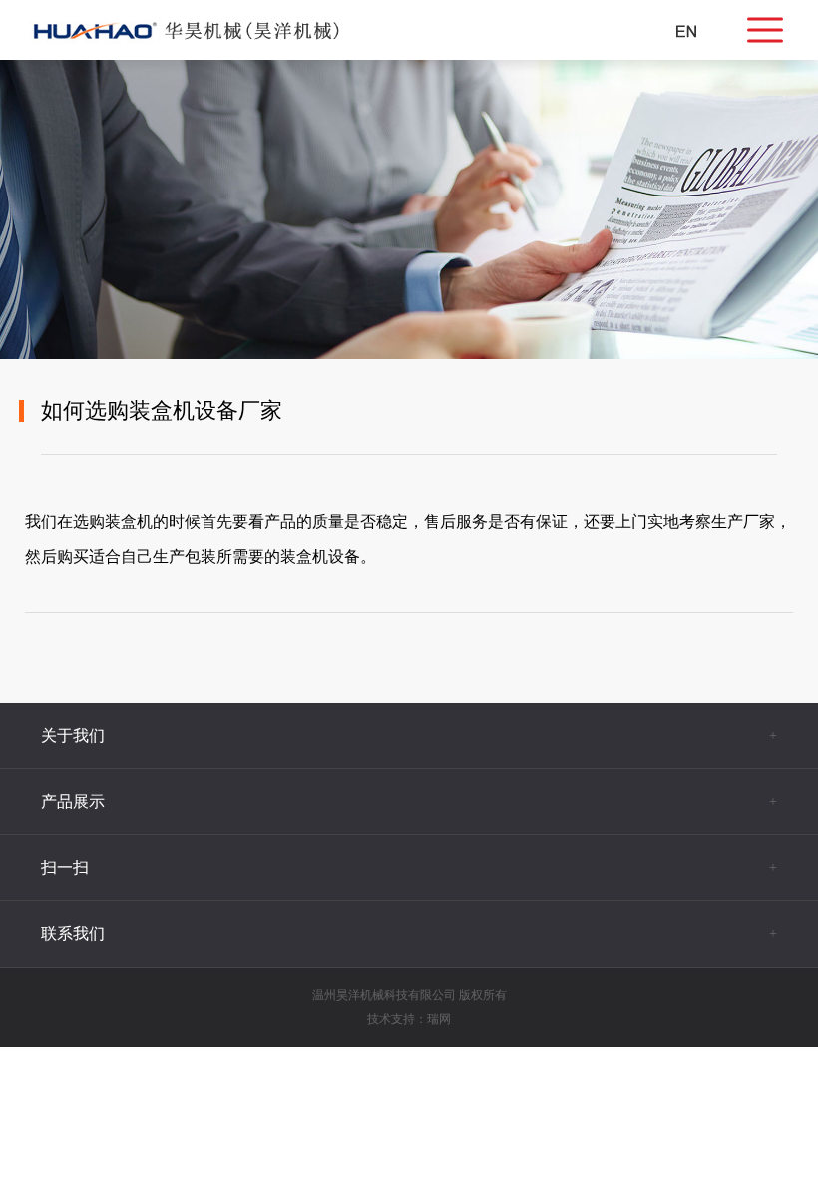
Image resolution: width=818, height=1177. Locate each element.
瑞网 (439, 1019)
